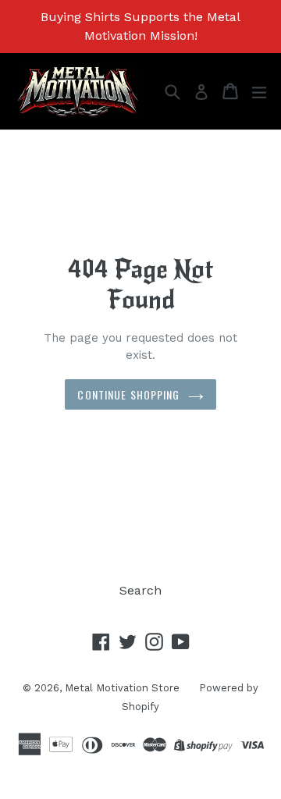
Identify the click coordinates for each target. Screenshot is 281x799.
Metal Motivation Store (122, 688)
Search (140, 590)
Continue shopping (128, 394)
